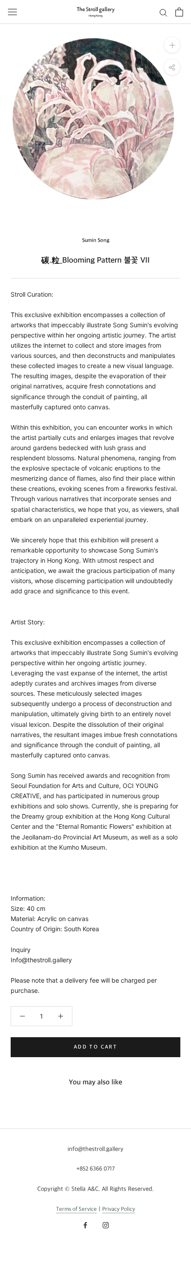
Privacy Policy (118, 1209)
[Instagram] (106, 1225)
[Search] (163, 12)
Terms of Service (76, 1209)
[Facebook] (85, 1225)
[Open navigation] (12, 12)
